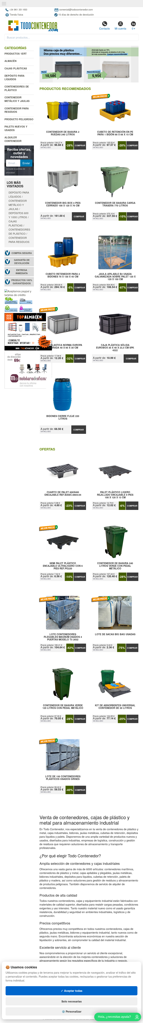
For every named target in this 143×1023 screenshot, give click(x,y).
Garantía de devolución (22, 261)
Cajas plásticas (15, 68)
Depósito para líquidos (14, 77)
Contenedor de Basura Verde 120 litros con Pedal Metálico (62, 707)
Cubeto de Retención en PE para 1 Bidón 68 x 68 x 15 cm (115, 133)
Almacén (10, 61)
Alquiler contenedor (12, 139)
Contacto (104, 28)
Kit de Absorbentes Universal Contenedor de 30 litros (115, 707)
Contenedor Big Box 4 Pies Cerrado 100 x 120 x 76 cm (62, 204)
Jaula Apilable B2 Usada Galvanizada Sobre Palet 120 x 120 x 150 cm (115, 276)
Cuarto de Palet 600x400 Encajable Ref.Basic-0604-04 (63, 493)
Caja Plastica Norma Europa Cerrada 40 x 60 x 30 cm (62, 346)
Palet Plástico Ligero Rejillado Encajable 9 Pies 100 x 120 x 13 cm (115, 495)
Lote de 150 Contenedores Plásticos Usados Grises (62, 778)
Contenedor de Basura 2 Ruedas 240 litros (62, 133)
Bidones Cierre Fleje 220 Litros (62, 417)
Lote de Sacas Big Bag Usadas (115, 634)
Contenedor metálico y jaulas (17, 99)
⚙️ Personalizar (71, 1011)
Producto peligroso (18, 119)
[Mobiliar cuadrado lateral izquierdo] (28, 369)
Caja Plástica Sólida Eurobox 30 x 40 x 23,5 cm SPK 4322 (115, 348)
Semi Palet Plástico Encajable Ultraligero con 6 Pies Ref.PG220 (63, 566)
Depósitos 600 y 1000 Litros (18, 215)
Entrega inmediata (22, 272)
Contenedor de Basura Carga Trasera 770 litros (115, 204)
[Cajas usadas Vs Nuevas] (89, 64)
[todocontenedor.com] (33, 24)
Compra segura (22, 253)
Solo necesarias (71, 1001)
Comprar (80, 145)
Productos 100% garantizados (21, 282)
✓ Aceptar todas (71, 991)
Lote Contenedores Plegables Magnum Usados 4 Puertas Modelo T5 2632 (63, 637)
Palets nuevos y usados (15, 128)
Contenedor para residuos (16, 110)
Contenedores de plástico (16, 88)
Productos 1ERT (15, 53)
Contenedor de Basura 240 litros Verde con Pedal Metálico (115, 566)
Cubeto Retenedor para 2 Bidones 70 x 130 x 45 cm (63, 275)
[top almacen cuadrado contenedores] (28, 331)
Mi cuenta (120, 28)
